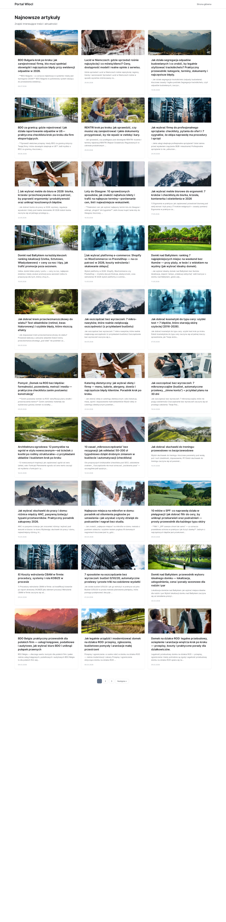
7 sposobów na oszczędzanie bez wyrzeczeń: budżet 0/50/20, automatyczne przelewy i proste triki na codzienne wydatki (112, 578)
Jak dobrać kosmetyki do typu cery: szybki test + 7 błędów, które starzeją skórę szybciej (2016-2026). (178, 323)
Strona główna (204, 4)
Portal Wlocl (24, 4)
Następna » (122, 681)
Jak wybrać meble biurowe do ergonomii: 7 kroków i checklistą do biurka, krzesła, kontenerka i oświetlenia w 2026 (178, 195)
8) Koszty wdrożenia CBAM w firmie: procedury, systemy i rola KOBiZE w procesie (41, 578)
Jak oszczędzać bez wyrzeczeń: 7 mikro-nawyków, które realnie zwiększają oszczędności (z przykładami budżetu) (110, 323)
